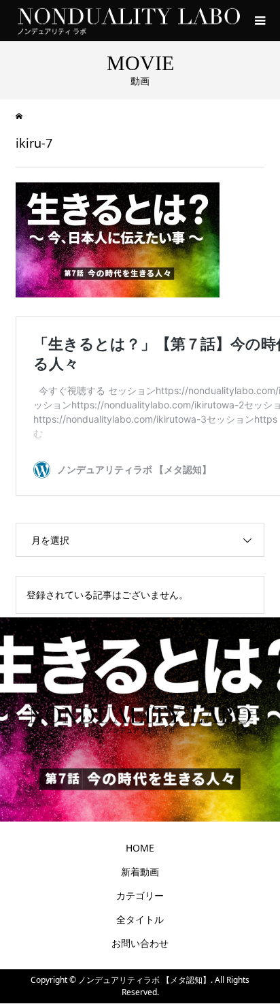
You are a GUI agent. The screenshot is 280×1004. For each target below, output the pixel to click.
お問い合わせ (140, 943)
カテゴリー (140, 895)
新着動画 (140, 871)
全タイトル (140, 919)
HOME (140, 847)
